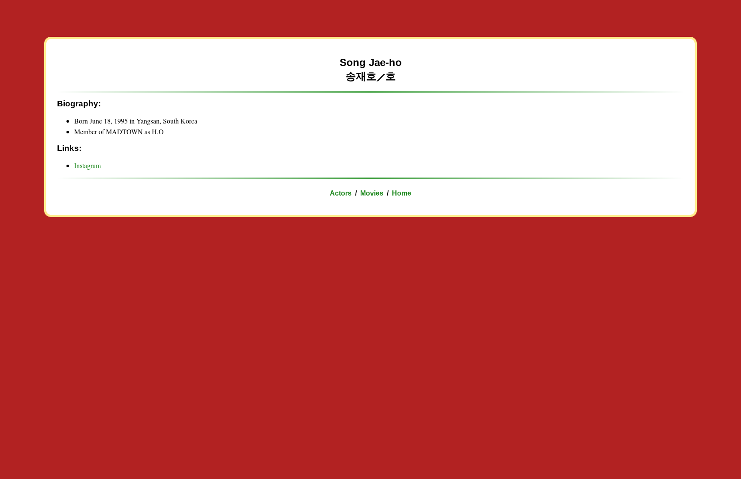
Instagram (87, 165)
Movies (371, 193)
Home (401, 193)
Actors (341, 193)
